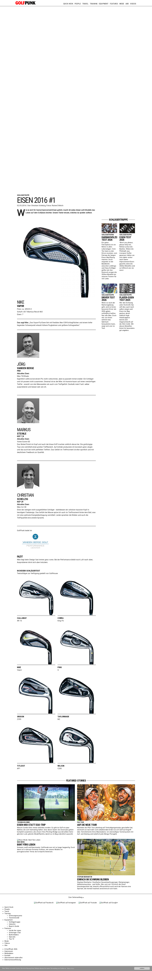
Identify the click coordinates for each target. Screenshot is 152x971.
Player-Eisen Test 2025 (126, 299)
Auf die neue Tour (87, 824)
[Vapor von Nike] (36, 665)
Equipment (103, 4)
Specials (12, 937)
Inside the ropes (15, 930)
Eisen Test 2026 (125, 238)
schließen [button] (142, 968)
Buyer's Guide (14, 926)
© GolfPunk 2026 (10, 949)
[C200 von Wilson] (77, 763)
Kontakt (7, 955)
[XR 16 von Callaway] (36, 615)
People (78, 4)
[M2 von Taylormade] (77, 714)
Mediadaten (8, 953)
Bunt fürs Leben (26, 844)
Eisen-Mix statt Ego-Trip (31, 824)
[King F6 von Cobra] (77, 615)
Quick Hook (68, 4)
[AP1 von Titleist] (36, 763)
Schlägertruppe (14, 922)
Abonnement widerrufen (13, 958)
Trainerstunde (14, 918)
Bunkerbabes (14, 935)
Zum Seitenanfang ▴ (76, 897)
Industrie (12, 924)
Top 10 (11, 939)
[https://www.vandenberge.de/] (36, 550)
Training (93, 4)
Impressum (8, 951)
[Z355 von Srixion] (36, 714)
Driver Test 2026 (108, 299)
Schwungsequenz (15, 916)
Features (114, 4)
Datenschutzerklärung (12, 960)
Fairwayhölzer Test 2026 (110, 238)
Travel (85, 4)
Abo (127, 4)
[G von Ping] (77, 665)
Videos (133, 4)
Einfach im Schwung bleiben (93, 879)
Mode (121, 4)
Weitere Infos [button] (70, 968)
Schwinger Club (15, 933)
